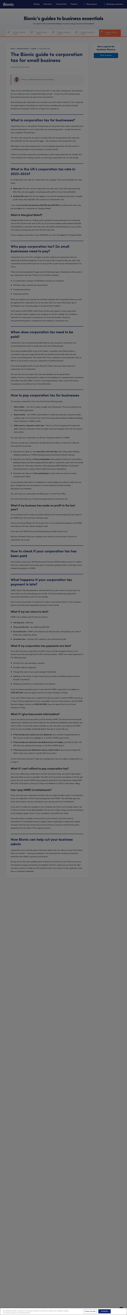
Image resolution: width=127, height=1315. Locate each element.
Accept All (104, 1311)
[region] (63, 1311)
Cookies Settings (90, 1311)
